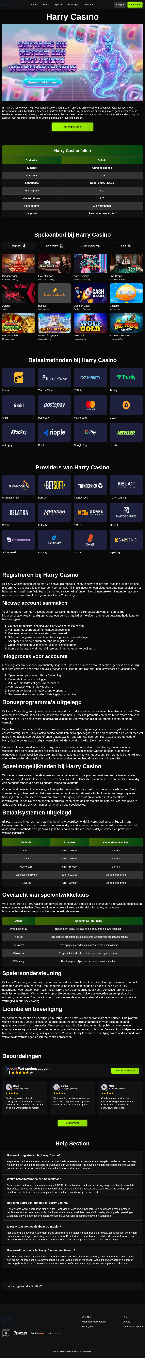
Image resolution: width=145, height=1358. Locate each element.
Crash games (88, 246)
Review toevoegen (125, 1070)
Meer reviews (73, 1123)
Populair (16, 246)
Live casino (52, 246)
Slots (123, 246)
